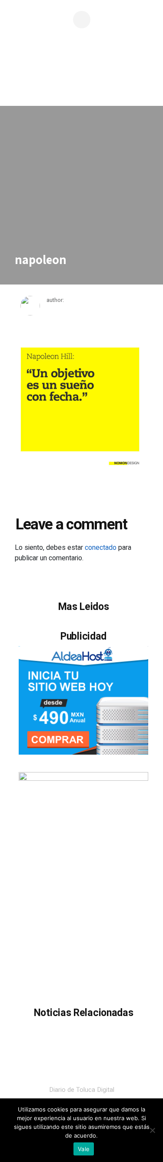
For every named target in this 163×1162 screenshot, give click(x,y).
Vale (84, 1148)
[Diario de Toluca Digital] (82, 81)
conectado (100, 547)
